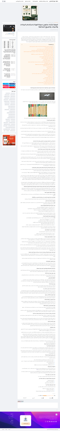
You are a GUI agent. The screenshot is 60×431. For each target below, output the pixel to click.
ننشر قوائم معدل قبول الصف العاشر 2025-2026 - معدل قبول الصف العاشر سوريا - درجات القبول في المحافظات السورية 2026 (6, 63)
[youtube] (50, 421)
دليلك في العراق (7, 104)
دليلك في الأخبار (13, 93)
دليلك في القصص (12, 109)
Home (9, 429)
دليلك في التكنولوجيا (6, 96)
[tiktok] (45, 421)
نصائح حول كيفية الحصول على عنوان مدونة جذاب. (45, 82)
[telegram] (52, 421)
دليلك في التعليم (13, 96)
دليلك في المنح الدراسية (12, 114)
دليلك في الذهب (6, 99)
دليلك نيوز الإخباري (53, 1)
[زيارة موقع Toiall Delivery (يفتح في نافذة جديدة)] (9, 140)
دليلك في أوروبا (8, 119)
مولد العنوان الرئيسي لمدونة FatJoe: (47, 72)
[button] (5, 1)
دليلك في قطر (13, 124)
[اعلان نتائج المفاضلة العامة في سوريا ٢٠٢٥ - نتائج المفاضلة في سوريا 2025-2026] (13, 69)
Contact (3, 429)
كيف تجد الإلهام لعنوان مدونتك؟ (48, 60)
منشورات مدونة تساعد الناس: (48, 55)
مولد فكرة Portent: (50, 68)
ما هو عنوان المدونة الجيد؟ (48, 77)
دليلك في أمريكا (13, 119)
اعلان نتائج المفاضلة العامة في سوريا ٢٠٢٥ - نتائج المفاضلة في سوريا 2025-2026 (6, 69)
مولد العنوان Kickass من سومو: (48, 69)
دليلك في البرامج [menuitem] (28, 1)
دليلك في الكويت (7, 109)
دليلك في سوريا (6, 122)
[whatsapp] (48, 421)
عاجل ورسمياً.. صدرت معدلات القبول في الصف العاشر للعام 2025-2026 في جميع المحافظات (7, 75)
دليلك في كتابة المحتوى (50, 22)
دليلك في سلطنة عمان (12, 122)
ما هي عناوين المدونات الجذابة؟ (48, 78)
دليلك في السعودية (6, 101)
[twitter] (54, 421)
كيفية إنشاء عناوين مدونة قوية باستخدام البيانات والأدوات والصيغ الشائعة (41, 46)
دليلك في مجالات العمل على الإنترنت (10, 127)
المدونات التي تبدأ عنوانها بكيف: (48, 59)
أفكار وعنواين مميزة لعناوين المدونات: (47, 58)
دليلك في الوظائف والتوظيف (11, 117)
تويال (12, 415)
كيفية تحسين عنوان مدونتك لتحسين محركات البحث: (45, 49)
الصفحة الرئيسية (56, 22)
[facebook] (56, 421)
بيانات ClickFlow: (50, 76)
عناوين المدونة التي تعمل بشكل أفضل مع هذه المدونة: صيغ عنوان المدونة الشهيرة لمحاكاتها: (38, 51)
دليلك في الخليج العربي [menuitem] (19, 1)
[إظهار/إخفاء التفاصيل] (9, 144)
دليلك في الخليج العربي (12, 99)
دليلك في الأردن (8, 93)
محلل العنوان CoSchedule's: (48, 63)
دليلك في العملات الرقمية (11, 106)
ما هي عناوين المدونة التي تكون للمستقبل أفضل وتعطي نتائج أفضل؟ (42, 50)
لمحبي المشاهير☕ (25, 423)
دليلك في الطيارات (12, 104)
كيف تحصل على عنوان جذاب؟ (48, 81)
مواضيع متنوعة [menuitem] (35, 1)
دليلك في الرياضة (12, 101)
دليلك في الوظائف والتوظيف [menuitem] (43, 1)
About (6, 429)
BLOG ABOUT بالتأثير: (49, 67)
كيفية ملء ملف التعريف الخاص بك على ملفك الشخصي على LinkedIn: (42, 54)
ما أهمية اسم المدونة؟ (49, 80)
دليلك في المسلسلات (12, 111)
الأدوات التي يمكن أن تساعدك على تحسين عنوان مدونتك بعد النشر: (42, 73)
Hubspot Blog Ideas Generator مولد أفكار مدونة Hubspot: (44, 64)
